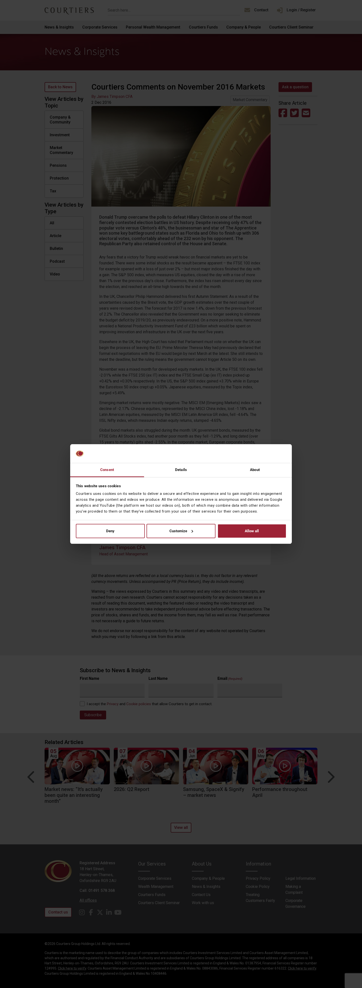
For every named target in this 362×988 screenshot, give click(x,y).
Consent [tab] (107, 470)
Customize (178, 531)
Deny (110, 531)
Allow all (252, 531)
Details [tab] (181, 470)
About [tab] (255, 470)
